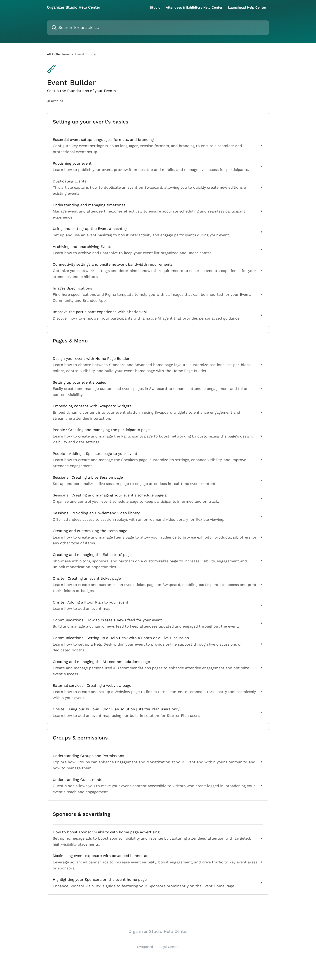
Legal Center (169, 947)
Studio (155, 7)
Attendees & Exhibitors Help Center (194, 7)
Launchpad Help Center (247, 7)
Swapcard (145, 947)
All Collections (58, 54)
